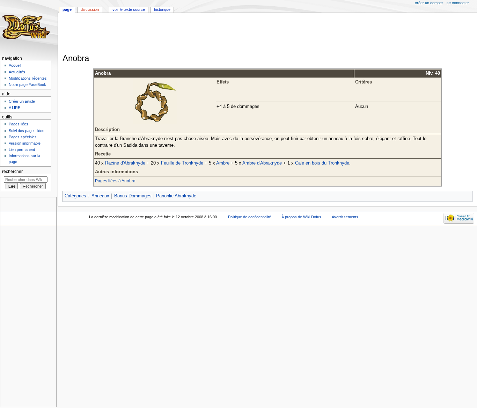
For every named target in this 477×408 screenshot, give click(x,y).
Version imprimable (25, 143)
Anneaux (100, 196)
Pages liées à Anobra (115, 180)
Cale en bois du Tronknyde (322, 163)
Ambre (222, 163)
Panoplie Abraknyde (176, 196)
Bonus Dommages (133, 196)
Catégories (75, 196)
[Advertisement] (190, 34)
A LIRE (14, 107)
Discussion (90, 9)
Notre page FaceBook (27, 84)
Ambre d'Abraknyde (262, 163)
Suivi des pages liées (26, 131)
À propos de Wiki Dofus (301, 217)
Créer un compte (429, 3)
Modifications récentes (28, 78)
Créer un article (22, 101)
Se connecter (458, 3)
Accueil (15, 65)
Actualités (17, 72)
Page (67, 9)
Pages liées (18, 124)
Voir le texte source (128, 9)
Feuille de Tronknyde (182, 163)
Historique (162, 9)
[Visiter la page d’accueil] (27, 27)
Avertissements (345, 217)
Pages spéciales (23, 137)
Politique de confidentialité (249, 217)
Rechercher (12, 171)
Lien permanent (22, 149)
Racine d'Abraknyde (125, 163)
